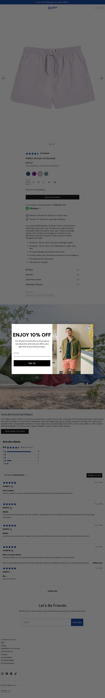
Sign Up (32, 363)
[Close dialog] (89, 328)
